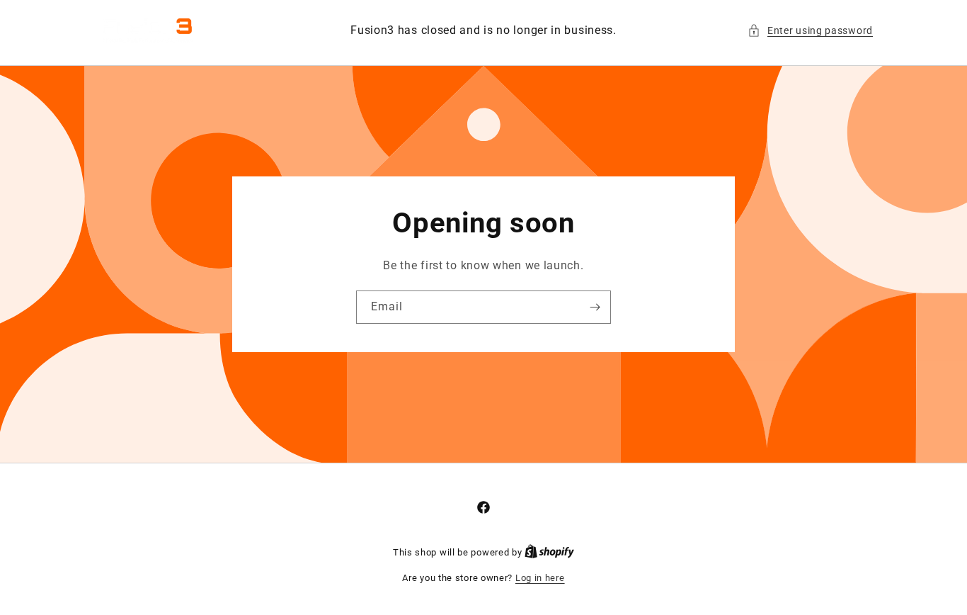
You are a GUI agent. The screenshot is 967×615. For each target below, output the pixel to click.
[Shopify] (549, 552)
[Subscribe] (594, 307)
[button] (810, 31)
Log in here (540, 577)
